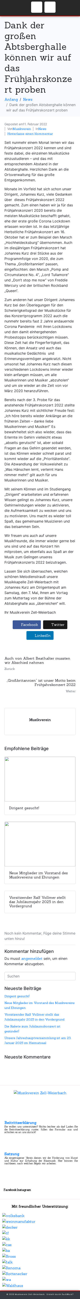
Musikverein (22, 129)
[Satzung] (8, 1148)
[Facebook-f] (36, 7)
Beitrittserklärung (20, 1122)
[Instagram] (50, 7)
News (42, 129)
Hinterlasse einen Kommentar (30, 134)
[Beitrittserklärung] (8, 1116)
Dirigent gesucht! (17, 996)
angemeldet (31, 958)
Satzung (11, 1154)
